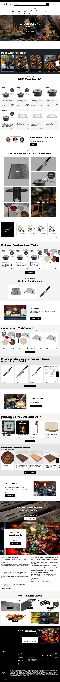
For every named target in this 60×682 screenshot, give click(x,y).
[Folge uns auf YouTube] (50, 655)
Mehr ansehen (30, 440)
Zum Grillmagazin (15, 543)
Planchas (16, 564)
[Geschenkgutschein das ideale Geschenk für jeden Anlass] (8, 427)
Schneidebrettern (13, 586)
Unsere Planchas (35, 318)
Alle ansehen (30, 272)
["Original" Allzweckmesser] (36, 371)
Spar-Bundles (19, 8)
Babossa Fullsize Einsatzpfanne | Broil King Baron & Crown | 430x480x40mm (37, 124)
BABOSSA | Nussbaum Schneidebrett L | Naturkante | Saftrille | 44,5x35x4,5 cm (50, 466)
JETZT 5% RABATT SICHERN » (30, 641)
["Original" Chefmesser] (7, 371)
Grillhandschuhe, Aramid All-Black (22, 434)
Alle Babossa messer (30, 385)
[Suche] (47, 4)
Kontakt (19, 661)
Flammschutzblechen (23, 564)
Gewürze (52, 559)
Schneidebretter (12, 565)
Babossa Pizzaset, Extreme (49, 262)
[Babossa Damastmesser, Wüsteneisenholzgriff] (21, 371)
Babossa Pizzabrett (5, 465)
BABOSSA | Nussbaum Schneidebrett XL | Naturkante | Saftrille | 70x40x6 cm (22, 466)
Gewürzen (25, 565)
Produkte (24, 8)
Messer (7, 565)
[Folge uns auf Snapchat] (47, 658)
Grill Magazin (39, 8)
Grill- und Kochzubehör (12, 560)
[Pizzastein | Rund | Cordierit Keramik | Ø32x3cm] (51, 427)
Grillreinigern (7, 566)
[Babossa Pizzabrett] (7, 457)
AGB (55, 651)
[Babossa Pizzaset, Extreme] (50, 255)
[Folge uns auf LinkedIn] (45, 658)
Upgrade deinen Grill (30, 518)
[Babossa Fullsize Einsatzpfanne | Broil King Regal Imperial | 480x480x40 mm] (22, 116)
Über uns (34, 144)
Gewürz (46, 559)
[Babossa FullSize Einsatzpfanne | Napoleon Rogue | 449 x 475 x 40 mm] (52, 116)
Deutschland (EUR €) (3, 673)
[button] (15, 229)
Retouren (55, 654)
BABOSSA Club (45, 8)
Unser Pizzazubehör (36, 405)
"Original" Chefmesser (5, 378)
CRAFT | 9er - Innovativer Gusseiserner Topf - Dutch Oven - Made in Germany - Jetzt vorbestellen (52, 101)
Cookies (55, 653)
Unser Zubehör (9, 495)
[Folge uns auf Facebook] (42, 655)
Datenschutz (56, 657)
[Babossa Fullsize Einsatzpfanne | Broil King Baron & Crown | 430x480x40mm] (37, 116)
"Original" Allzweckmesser (34, 378)
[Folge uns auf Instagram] (45, 655)
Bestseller (13, 8)
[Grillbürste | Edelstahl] (37, 427)
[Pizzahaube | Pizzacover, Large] (37, 338)
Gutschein (33, 575)
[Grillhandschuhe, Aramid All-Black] (22, 427)
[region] (36, 229)
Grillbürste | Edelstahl (34, 434)
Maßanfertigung (33, 8)
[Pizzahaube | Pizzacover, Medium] (51, 338)
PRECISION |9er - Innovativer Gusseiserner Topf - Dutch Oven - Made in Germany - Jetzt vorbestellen (37, 101)
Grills (28, 8)
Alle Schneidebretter (30, 472)
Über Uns (19, 664)
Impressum (56, 656)
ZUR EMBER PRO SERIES (30, 31)
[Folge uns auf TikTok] (42, 658)
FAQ (18, 663)
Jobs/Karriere (20, 666)
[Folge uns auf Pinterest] (47, 655)
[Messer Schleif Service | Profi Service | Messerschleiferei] (50, 371)
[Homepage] (4, 650)
